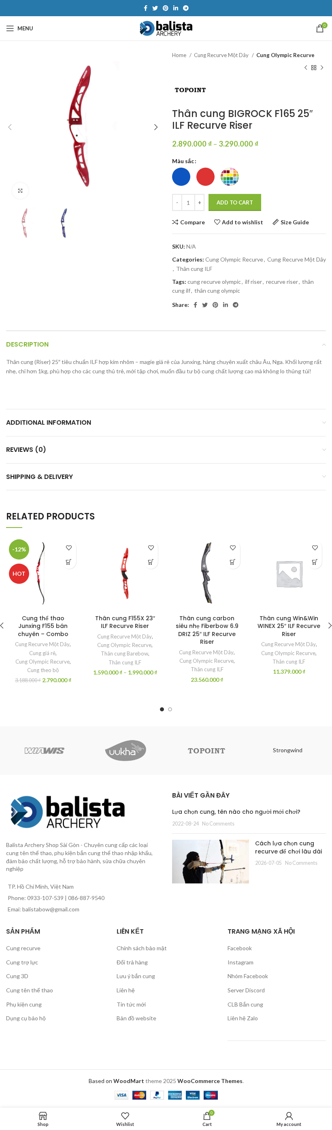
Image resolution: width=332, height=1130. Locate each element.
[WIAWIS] (44, 750)
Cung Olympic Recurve (285, 55)
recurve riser (282, 281)
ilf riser (253, 281)
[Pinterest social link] (165, 8)
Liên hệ (126, 990)
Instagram (240, 962)
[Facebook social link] (145, 8)
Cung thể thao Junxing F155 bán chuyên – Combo (43, 626)
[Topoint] (206, 750)
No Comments (218, 824)
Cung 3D (17, 976)
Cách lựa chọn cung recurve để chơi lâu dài (288, 847)
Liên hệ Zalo (243, 1018)
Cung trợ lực (22, 962)
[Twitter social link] (155, 8)
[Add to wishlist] (69, 548)
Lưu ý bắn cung (136, 976)
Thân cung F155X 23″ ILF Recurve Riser (125, 622)
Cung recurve (23, 948)
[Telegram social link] (186, 8)
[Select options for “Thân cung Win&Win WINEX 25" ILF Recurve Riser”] (315, 562)
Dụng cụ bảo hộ (26, 1018)
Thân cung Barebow (124, 653)
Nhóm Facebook (248, 976)
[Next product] (322, 68)
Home (179, 55)
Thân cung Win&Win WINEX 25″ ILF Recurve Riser (289, 626)
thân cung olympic (217, 290)
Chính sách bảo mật (142, 948)
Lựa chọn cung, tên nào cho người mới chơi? (236, 812)
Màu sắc (183, 160)
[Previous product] (306, 68)
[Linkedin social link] (176, 8)
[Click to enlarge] (20, 191)
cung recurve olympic (214, 281)
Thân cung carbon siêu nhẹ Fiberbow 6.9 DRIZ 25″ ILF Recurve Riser (207, 630)
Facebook (240, 948)
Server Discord (246, 990)
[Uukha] (125, 750)
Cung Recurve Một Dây (222, 55)
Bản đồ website (136, 1018)
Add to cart (235, 202)
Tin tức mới (131, 1004)
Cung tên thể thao (29, 990)
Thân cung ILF (194, 268)
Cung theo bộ (43, 670)
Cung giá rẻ (42, 653)
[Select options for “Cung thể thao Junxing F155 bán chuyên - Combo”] (69, 562)
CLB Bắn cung (245, 1004)
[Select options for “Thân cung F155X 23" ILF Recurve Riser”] (151, 562)
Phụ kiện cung (24, 1004)
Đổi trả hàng (132, 962)
